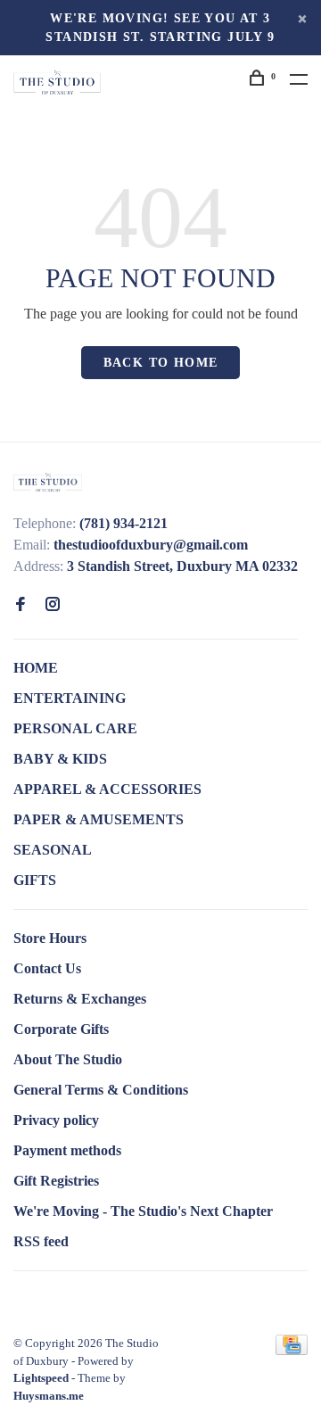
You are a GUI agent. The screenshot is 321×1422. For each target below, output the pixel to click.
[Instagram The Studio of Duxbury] (52, 605)
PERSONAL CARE (75, 728)
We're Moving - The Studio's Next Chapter (143, 1211)
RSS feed (41, 1241)
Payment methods (67, 1150)
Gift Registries (56, 1180)
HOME (35, 667)
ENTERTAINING (69, 698)
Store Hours (49, 938)
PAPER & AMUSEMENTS (98, 819)
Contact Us (47, 968)
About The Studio (67, 1059)
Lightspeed (41, 1378)
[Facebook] (20, 605)
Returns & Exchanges (79, 998)
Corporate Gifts (61, 1029)
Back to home (160, 362)
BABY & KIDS (60, 758)
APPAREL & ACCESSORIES (107, 789)
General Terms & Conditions (100, 1089)
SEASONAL (52, 849)
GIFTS (34, 880)
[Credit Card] (292, 1350)
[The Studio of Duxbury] (47, 481)
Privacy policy (56, 1120)
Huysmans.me (48, 1395)
